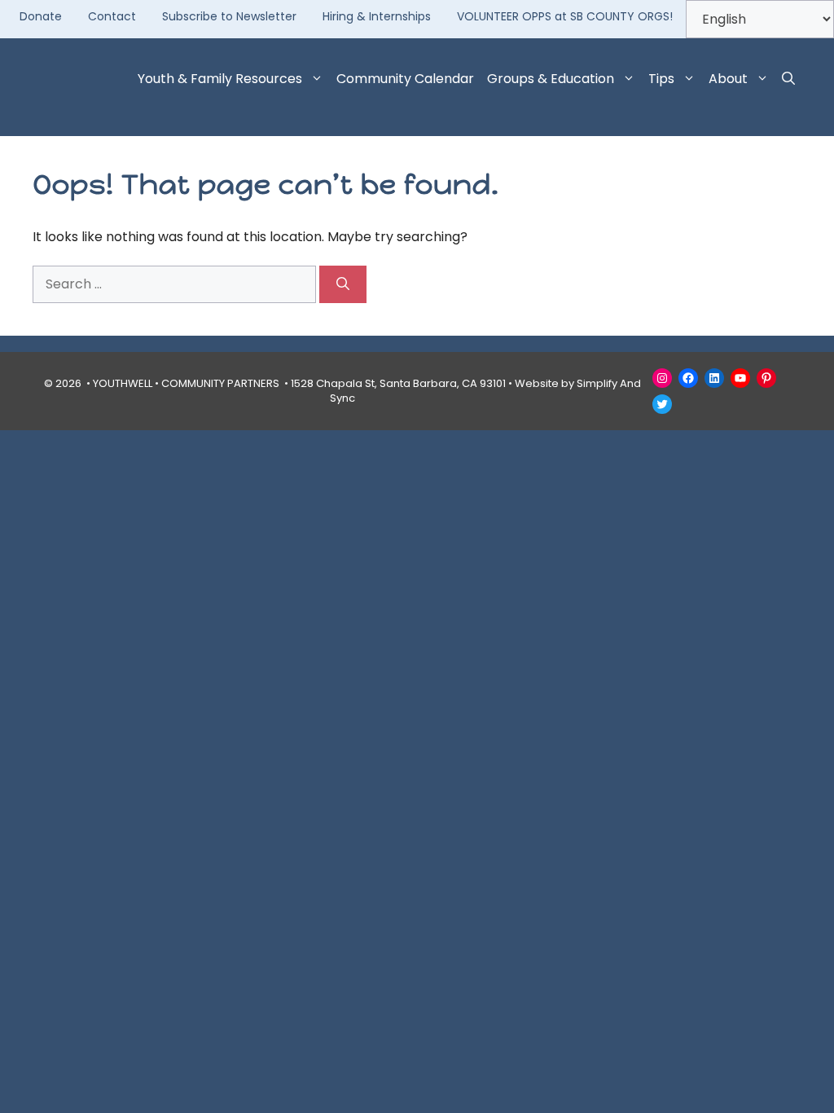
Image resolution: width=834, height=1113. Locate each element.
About (728, 78)
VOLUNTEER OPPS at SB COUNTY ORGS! (565, 16)
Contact (112, 16)
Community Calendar (405, 78)
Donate (41, 16)
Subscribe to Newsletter (229, 16)
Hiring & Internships (377, 16)
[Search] (343, 284)
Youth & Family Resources (220, 78)
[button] (788, 79)
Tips (661, 78)
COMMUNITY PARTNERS (220, 383)
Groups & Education (550, 78)
